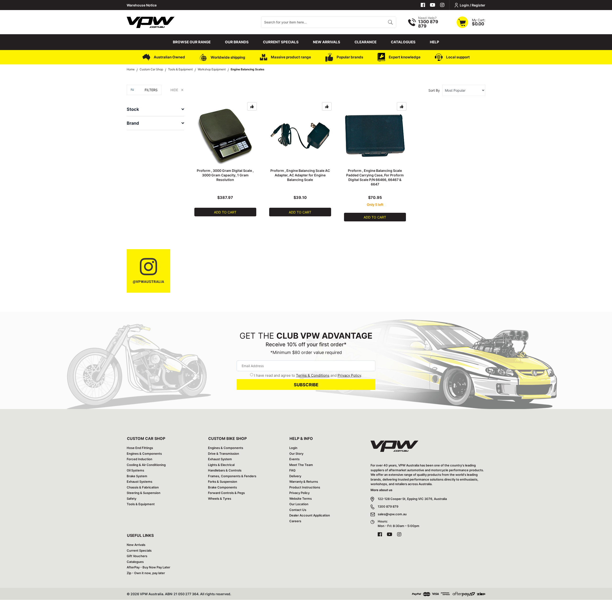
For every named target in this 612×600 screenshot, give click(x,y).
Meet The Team (301, 465)
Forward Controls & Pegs (226, 493)
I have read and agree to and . (308, 375)
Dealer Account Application (309, 515)
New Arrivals (326, 42)
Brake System (137, 476)
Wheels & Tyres (219, 498)
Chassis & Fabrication (143, 487)
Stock (133, 109)
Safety (131, 498)
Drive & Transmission (223, 453)
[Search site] (390, 22)
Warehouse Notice (142, 5)
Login (293, 448)
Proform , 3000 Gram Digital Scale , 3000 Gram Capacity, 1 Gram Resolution (225, 175)
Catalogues (403, 42)
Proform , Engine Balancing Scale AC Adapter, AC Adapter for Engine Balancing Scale (300, 175)
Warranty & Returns (303, 481)
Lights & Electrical (221, 465)
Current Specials (281, 42)
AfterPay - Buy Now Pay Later (148, 567)
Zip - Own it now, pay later (146, 573)
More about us (381, 490)
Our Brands (237, 42)
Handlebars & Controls (224, 470)
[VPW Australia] (151, 22)
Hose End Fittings (140, 448)
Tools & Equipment (141, 504)
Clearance (366, 42)
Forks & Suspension (222, 481)
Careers (295, 521)
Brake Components (222, 487)
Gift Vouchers (137, 556)
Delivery (295, 476)
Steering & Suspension (143, 493)
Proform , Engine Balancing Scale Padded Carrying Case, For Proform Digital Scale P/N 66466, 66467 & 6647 (375, 177)
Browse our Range (192, 42)
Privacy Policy (349, 375)
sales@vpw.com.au (392, 514)
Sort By (434, 90)
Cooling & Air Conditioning (146, 465)
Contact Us (297, 510)
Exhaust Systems (139, 481)
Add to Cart (225, 212)
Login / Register (472, 5)
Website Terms (300, 498)
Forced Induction (139, 459)
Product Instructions (304, 487)
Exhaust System (220, 459)
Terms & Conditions (312, 375)
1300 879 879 (388, 506)
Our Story (296, 453)
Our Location (298, 504)
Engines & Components (144, 453)
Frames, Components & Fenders (232, 476)
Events (294, 459)
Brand (133, 123)
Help (434, 42)
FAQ (292, 470)
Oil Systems (135, 470)
